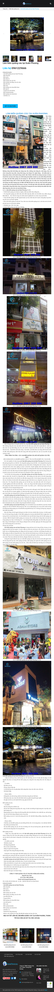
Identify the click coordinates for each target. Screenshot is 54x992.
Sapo (46, 990)
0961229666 (19, 68)
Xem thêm (38, 983)
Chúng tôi (6, 853)
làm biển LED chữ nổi (22, 446)
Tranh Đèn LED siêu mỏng (16, 449)
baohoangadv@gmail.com (27, 982)
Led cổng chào (19, 954)
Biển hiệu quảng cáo (9, 956)
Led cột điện (37, 954)
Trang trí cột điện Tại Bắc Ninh (46, 970)
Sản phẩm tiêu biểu (41, 965)
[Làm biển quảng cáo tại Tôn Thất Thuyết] (43, 935)
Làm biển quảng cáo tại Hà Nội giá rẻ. (12, 944)
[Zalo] (15, 978)
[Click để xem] (27, 34)
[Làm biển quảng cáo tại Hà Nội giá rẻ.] (10, 935)
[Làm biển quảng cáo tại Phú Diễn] (27, 935)
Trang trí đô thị (6, 898)
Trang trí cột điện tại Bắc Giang (46, 977)
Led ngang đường (8, 954)
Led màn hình (28, 954)
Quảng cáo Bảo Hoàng (47, 127)
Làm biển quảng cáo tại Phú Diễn (28, 944)
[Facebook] (12, 978)
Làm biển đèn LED (38, 482)
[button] (50, 34)
